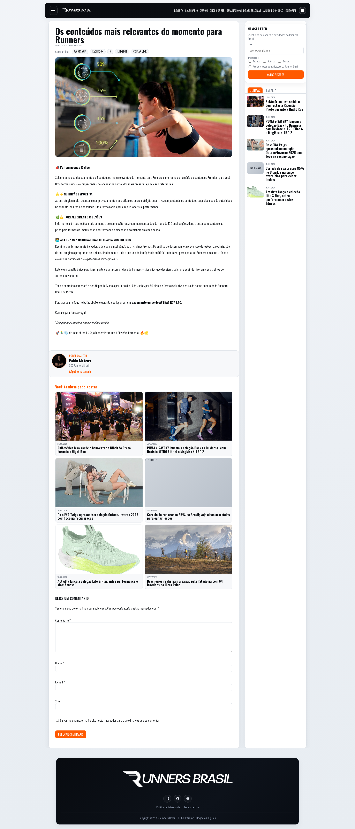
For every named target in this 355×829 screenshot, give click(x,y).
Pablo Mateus (75, 45)
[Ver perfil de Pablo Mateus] (59, 361)
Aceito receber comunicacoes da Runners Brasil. (275, 66)
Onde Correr (217, 10)
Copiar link (139, 51)
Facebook (97, 51)
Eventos (286, 61)
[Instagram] (167, 799)
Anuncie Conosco (273, 10)
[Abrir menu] (53, 10)
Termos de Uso (191, 807)
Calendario (191, 10)
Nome (59, 663)
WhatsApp (80, 51)
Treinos (256, 61)
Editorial (291, 10)
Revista (178, 10)
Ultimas (255, 90)
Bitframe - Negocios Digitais (200, 818)
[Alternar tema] (302, 10)
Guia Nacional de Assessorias (244, 10)
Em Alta (271, 90)
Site (57, 701)
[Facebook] (177, 799)
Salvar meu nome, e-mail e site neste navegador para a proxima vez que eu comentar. (110, 720)
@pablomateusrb (80, 371)
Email (250, 44)
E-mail (60, 682)
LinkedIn (122, 51)
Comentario (63, 620)
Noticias (271, 61)
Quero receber (275, 74)
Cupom (204, 10)
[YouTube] (188, 799)
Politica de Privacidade (168, 807)
